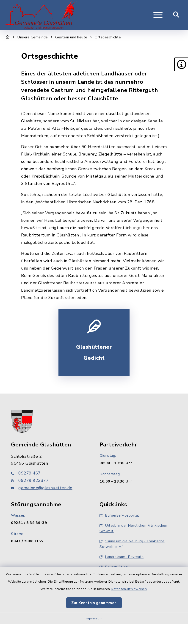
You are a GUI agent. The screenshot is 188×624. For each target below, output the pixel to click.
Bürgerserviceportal (122, 515)
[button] (181, 64)
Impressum (94, 618)
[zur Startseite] (41, 15)
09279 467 (29, 473)
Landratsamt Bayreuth (124, 556)
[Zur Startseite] (8, 37)
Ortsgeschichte (108, 37)
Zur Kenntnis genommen (94, 602)
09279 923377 (33, 480)
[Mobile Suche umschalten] (176, 15)
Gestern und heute (71, 37)
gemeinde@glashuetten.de (45, 488)
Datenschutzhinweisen (129, 589)
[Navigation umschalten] (158, 15)
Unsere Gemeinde (32, 37)
